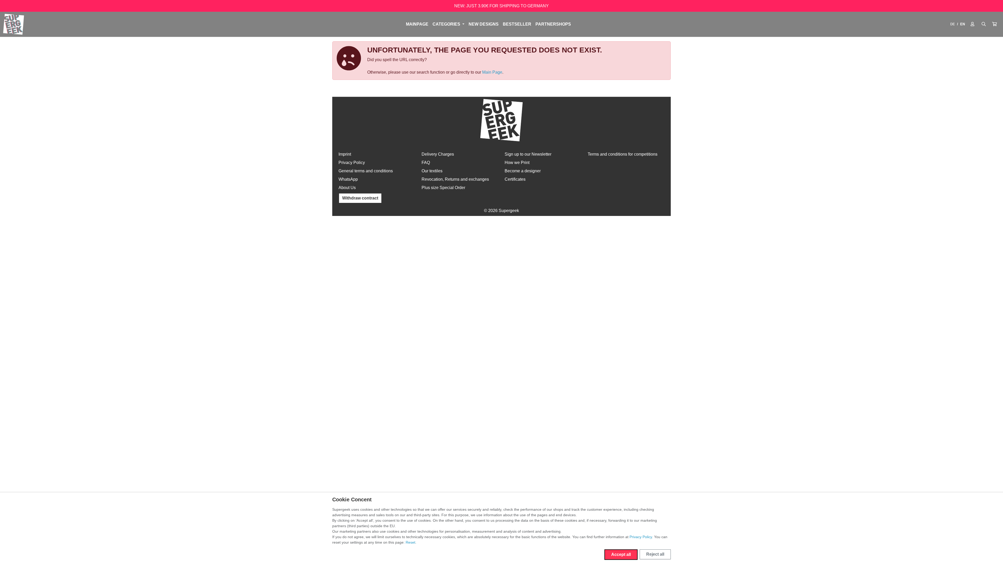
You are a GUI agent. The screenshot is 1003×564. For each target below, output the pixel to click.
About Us (347, 187)
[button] (994, 24)
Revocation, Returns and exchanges (455, 179)
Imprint (345, 154)
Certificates (515, 179)
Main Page (492, 72)
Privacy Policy (352, 162)
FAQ (426, 162)
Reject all (655, 554)
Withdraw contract (360, 198)
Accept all (621, 554)
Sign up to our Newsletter (528, 154)
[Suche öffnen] (983, 24)
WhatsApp (348, 179)
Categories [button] (447, 24)
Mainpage (417, 24)
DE (952, 24)
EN (962, 24)
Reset (410, 542)
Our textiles (432, 171)
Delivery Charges (438, 154)
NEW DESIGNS (484, 24)
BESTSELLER (517, 24)
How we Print (517, 162)
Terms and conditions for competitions (622, 154)
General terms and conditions (366, 171)
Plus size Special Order (443, 187)
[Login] (972, 24)
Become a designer (523, 171)
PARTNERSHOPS (553, 24)
